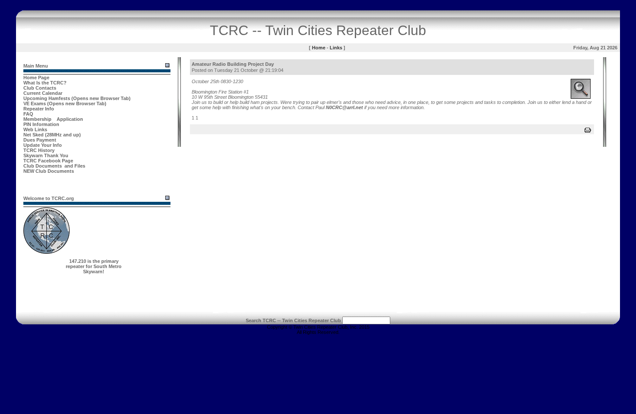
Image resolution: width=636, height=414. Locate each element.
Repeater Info (38, 108)
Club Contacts (39, 88)
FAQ (28, 113)
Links (336, 47)
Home (318, 47)
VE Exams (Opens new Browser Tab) (64, 103)
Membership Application (53, 119)
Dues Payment (39, 139)
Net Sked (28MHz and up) (52, 134)
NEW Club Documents (48, 171)
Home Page (36, 77)
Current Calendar (42, 93)
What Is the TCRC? (45, 82)
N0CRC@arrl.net (344, 107)
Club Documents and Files (54, 165)
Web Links (35, 129)
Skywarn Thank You (45, 155)
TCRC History (39, 150)
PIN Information (41, 124)
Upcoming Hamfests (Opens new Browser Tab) (77, 98)
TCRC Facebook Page (48, 160)
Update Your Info (42, 145)
